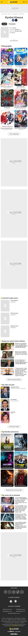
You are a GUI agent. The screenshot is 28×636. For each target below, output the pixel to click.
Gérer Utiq (17, 622)
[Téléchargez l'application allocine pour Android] (16, 601)
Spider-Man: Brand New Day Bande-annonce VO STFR (21, 485)
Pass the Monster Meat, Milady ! (7, 128)
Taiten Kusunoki (14, 313)
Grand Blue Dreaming (20, 66)
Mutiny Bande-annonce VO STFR (21, 449)
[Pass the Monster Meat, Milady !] (7, 118)
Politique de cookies (12, 619)
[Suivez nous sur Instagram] (14, 592)
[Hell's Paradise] (20, 77)
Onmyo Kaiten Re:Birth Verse (20, 128)
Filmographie (6, 46)
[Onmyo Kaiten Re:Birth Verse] (20, 118)
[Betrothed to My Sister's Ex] (20, 98)
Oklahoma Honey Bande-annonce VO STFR (7, 449)
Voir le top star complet (14, 426)
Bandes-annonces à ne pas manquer (14, 490)
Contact (3, 618)
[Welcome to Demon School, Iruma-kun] (7, 56)
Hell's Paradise (21, 86)
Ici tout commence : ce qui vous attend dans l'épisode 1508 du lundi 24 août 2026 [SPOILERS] (21, 361)
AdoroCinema (19, 611)
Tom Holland (14, 399)
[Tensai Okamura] (5, 306)
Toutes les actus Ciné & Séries (14, 379)
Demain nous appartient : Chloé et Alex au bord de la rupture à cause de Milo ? (21, 353)
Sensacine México (12, 613)
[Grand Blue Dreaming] (20, 56)
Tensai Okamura (14, 300)
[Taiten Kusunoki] (5, 318)
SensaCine (19, 609)
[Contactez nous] (22, 592)
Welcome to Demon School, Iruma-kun (7, 66)
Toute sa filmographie (14, 134)
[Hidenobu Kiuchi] (5, 331)
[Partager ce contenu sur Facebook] (13, 20)
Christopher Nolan (15, 387)
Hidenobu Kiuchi (14, 326)
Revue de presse (15, 621)
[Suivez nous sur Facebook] (6, 592)
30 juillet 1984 (18, 31)
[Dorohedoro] (7, 98)
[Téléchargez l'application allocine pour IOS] (12, 601)
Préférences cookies (21, 619)
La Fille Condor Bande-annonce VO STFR (7, 467)
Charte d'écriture (23, 621)
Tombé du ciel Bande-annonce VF (21, 467)
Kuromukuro (13, 302)
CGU (2, 619)
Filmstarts (5, 609)
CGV (6, 619)
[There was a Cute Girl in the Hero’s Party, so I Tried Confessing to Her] (7, 77)
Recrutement (17, 618)
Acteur (14, 27)
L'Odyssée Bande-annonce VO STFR (7, 485)
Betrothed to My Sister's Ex (20, 107)
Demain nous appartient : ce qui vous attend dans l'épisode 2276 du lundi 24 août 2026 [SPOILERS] (21, 345)
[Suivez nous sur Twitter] (10, 592)
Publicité (23, 618)
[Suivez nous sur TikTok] (18, 592)
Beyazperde (6, 611)
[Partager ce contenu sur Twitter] (16, 20)
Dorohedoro (7, 107)
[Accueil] (12, 2)
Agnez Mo (13, 412)
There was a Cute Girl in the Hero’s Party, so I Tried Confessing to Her (7, 86)
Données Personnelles (6, 621)
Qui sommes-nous (10, 618)
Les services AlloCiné (9, 622)
